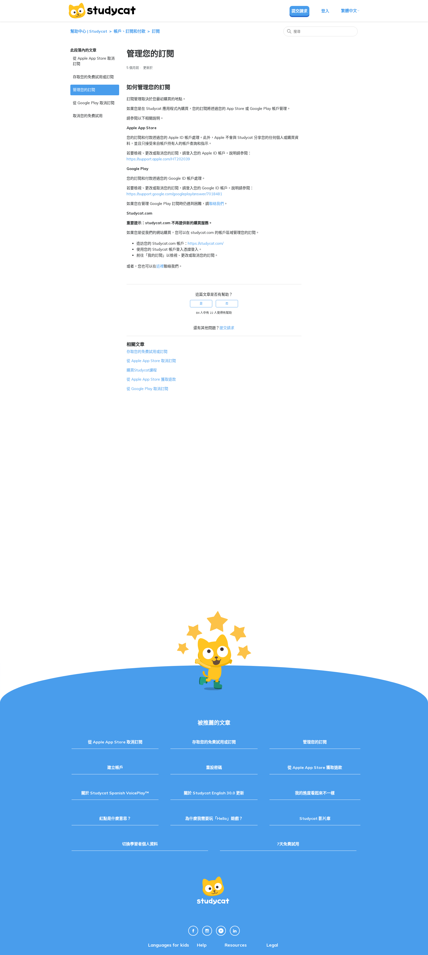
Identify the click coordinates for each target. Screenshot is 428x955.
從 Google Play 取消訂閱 (93, 102)
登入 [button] (325, 10)
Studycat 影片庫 (314, 818)
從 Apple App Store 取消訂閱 (94, 61)
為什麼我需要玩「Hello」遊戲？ (214, 818)
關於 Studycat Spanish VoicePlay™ (115, 792)
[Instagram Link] (207, 931)
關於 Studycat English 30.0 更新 (214, 792)
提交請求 (299, 10)
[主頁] (101, 10)
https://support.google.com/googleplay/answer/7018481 (174, 194)
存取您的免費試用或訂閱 (93, 76)
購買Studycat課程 (142, 370)
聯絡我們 (216, 203)
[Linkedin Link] (235, 931)
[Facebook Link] (193, 931)
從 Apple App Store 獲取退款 (151, 379)
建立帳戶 (115, 767)
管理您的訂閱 (84, 89)
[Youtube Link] (221, 931)
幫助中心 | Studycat (88, 31)
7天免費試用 (288, 843)
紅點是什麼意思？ (115, 818)
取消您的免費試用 (88, 115)
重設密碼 (214, 767)
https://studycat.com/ (205, 243)
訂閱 (156, 31)
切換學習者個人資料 (140, 843)
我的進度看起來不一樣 (315, 792)
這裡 (160, 266)
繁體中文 (349, 10)
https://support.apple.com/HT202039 (158, 159)
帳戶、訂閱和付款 (129, 31)
